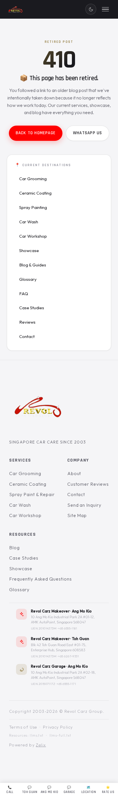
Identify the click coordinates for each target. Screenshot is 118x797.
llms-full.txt (61, 735)
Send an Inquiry (84, 505)
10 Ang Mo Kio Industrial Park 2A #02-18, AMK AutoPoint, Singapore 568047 (63, 675)
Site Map (77, 515)
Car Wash (28, 221)
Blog (14, 547)
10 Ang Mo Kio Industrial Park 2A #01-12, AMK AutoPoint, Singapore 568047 (63, 619)
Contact (27, 336)
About (74, 473)
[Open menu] (105, 9)
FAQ (23, 293)
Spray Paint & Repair (32, 494)
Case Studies (31, 307)
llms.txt (37, 735)
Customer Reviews (88, 484)
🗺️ (88, 790)
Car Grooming (33, 178)
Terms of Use (23, 727)
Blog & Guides (32, 265)
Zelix (41, 745)
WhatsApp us (87, 133)
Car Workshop (33, 236)
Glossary (28, 279)
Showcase (29, 250)
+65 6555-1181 (67, 628)
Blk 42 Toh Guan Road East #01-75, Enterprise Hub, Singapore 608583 (58, 647)
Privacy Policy (58, 727)
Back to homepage (36, 133)
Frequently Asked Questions (40, 579)
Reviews (27, 322)
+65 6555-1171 (66, 684)
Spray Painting (33, 207)
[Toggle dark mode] (90, 9)
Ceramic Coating (35, 193)
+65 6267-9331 (68, 656)
